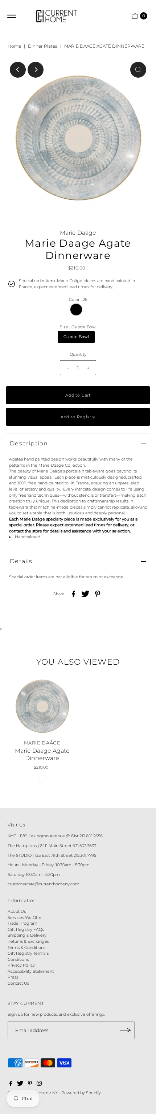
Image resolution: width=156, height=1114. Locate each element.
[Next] (36, 70)
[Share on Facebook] (73, 593)
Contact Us (18, 983)
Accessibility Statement (31, 971)
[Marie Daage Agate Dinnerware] (42, 706)
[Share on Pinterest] (97, 593)
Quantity (78, 354)
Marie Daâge (78, 232)
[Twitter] (20, 1084)
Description (29, 443)
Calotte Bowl (76, 336)
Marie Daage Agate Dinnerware (42, 754)
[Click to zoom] (138, 70)
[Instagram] (39, 1084)
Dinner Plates (42, 46)
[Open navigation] (11, 16)
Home (14, 46)
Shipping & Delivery (27, 935)
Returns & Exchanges (28, 941)
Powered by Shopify (81, 1092)
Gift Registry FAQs (26, 929)
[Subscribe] (125, 1030)
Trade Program (22, 923)
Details (21, 561)
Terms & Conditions (26, 947)
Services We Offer (25, 917)
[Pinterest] (30, 1084)
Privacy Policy (21, 965)
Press (13, 977)
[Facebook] (10, 1084)
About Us (17, 911)
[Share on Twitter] (85, 593)
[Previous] (18, 70)
